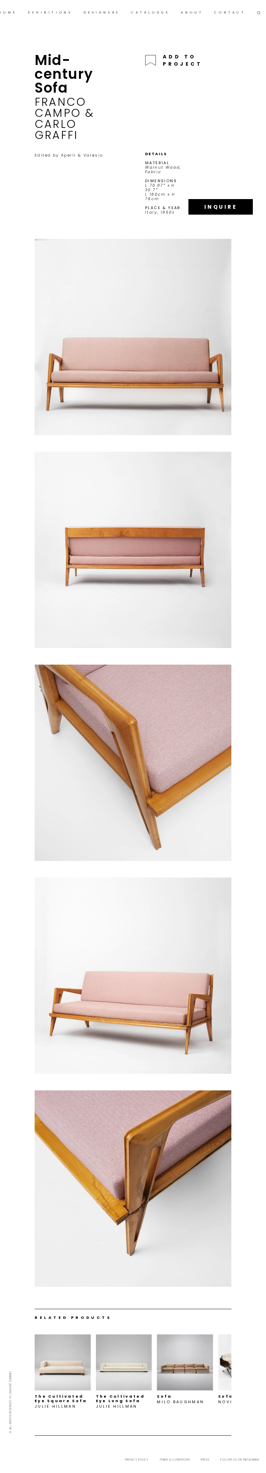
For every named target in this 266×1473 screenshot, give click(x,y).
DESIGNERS (101, 12)
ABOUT (192, 12)
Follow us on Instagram (239, 1460)
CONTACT (229, 12)
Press (205, 1460)
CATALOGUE (150, 12)
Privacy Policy (137, 1460)
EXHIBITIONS (50, 12)
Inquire (220, 206)
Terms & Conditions (175, 1460)
